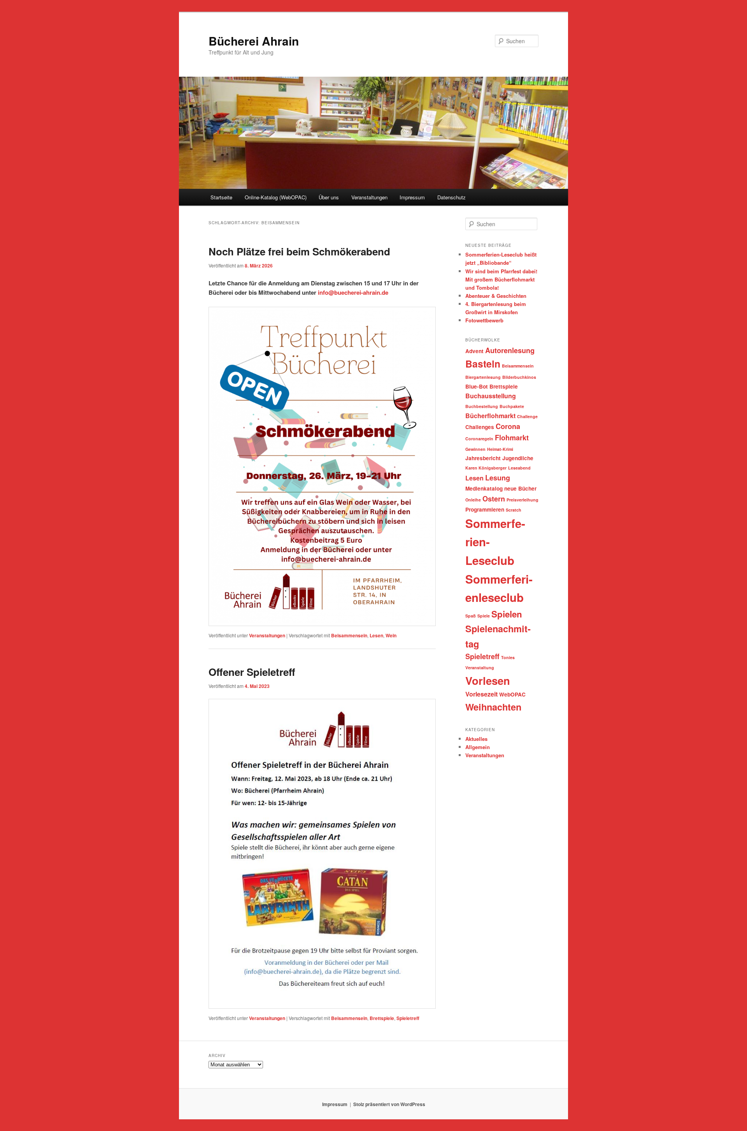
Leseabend (519, 468)
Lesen (376, 635)
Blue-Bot (476, 386)
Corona (508, 426)
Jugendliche (517, 458)
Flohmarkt (512, 438)
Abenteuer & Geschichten (495, 295)
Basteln (482, 364)
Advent (474, 351)
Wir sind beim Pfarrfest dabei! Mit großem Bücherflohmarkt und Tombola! (501, 279)
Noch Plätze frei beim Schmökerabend (299, 251)
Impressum (412, 197)
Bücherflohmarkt (490, 415)
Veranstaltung (479, 667)
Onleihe (473, 500)
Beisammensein (349, 635)
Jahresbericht (483, 458)
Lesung (497, 478)
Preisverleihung (522, 500)
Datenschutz (451, 197)
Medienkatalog (484, 488)
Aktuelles (476, 738)
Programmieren (484, 509)
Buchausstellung (490, 395)
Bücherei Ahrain (254, 40)
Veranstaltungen (369, 197)
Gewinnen (475, 449)
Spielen (506, 614)
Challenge (527, 416)
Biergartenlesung (483, 377)
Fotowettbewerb (484, 320)
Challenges (479, 427)
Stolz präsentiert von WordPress (389, 1104)
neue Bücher (520, 488)
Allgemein (477, 747)
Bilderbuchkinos (519, 377)
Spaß (470, 616)
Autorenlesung (510, 350)
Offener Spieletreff (252, 672)
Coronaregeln (479, 438)
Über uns (329, 197)
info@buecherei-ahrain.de (353, 292)
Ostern (493, 499)
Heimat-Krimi (500, 449)
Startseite (221, 197)
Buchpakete (512, 406)
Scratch (513, 510)
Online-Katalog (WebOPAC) (276, 197)
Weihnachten (493, 706)
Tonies (508, 657)
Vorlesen (487, 680)
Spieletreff (407, 1018)
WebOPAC (512, 694)
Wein (391, 635)
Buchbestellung (481, 406)
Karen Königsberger (486, 468)
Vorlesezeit (481, 694)
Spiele (483, 616)
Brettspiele (382, 1018)
